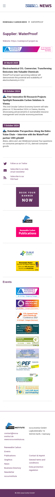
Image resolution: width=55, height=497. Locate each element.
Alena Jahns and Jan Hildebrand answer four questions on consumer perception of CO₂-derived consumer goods (27, 143)
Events (7, 451)
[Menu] (8, 5)
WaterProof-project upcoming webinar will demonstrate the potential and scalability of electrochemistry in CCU (22, 77)
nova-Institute (10, 476)
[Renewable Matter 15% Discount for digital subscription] (27, 270)
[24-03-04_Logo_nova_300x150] (27, 224)
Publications (10, 455)
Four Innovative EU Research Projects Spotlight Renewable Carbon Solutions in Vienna (24, 100)
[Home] (38, 6)
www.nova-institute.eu (14, 439)
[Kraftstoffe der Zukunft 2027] (27, 382)
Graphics (8, 459)
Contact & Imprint (37, 455)
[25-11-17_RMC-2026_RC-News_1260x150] (27, 51)
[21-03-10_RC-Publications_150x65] (27, 236)
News (6, 464)
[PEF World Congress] (27, 370)
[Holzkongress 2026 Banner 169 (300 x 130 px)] (27, 333)
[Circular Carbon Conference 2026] (27, 345)
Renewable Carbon (12, 447)
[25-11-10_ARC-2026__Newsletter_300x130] (27, 309)
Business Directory (12, 468)
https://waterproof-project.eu (24, 41)
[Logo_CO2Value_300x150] (27, 258)
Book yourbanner (27, 197)
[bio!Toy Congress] (27, 394)
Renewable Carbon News (15, 22)
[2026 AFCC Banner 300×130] (27, 358)
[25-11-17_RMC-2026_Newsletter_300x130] (27, 297)
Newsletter (9, 472)
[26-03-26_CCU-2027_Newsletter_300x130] (27, 321)
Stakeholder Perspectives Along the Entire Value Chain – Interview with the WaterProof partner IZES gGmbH (27, 134)
